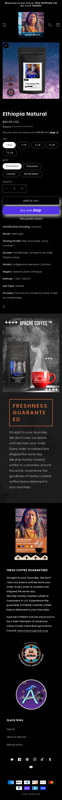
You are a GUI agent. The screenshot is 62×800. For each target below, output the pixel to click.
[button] (4, 25)
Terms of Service (16, 737)
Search (11, 729)
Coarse (10, 174)
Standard (12, 166)
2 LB (38, 145)
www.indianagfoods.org (32, 630)
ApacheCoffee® (34, 794)
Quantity (7, 182)
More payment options (31, 218)
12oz (9, 145)
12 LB (9, 152)
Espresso (32, 166)
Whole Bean (31, 174)
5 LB (52, 145)
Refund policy (15, 745)
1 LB (23, 145)
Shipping (7, 126)
